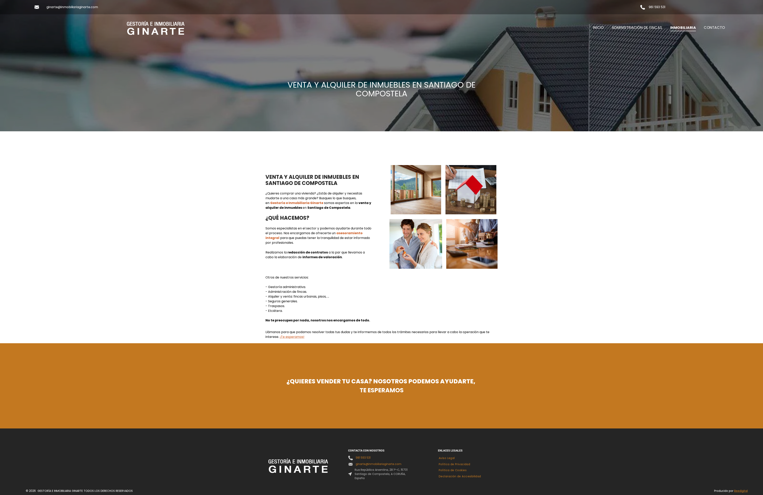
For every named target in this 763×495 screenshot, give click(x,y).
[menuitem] (598, 27)
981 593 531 (657, 7)
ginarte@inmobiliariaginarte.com (72, 7)
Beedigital (741, 491)
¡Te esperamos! (292, 337)
